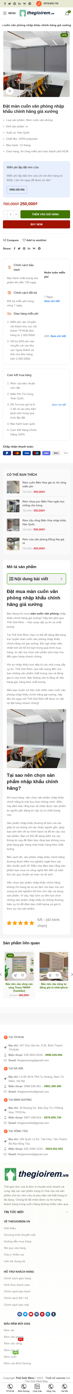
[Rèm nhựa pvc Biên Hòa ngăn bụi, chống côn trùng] (13, 506)
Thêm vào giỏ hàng (45, 214)
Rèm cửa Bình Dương (17, 1363)
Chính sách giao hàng (17, 1278)
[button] (15, 975)
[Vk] (36, 1314)
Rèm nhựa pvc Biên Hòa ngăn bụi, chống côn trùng (43, 503)
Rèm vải (9, 1330)
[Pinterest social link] (14, 3)
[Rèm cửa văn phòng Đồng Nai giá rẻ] (13, 544)
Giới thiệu (10, 1228)
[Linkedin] (48, 1314)
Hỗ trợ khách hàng (19, 1271)
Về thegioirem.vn (17, 1221)
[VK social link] (24, 3)
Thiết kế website (55, 1378)
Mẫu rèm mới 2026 (17, 1323)
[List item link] (36, 1047)
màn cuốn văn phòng (44, 613)
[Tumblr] (53, 1314)
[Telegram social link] (29, 3)
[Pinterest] (42, 1314)
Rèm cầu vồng (13, 1342)
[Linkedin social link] (19, 3)
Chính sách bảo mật (16, 1304)
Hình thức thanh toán (17, 1284)
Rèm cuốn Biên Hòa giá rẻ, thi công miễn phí (44, 484)
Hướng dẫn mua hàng (17, 1241)
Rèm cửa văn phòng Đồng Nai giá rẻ (43, 541)
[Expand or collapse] (61, 579)
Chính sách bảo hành (17, 1291)
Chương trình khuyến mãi (19, 1234)
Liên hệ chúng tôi (14, 1261)
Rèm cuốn (11, 1355)
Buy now (37, 224)
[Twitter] (25, 1314)
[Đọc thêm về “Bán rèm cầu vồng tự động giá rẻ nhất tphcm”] (50, 975)
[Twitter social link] (9, 3)
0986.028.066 (17, 189)
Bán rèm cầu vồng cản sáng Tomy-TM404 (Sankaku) (19, 987)
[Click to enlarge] (10, 91)
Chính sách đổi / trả (16, 1298)
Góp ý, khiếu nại (14, 1254)
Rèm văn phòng (14, 1336)
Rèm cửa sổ (11, 1350)
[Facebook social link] (5, 3)
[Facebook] (19, 1314)
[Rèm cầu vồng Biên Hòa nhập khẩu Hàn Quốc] (13, 525)
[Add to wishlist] (22, 975)
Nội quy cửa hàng (15, 1247)
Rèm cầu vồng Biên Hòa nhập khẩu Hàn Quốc (44, 522)
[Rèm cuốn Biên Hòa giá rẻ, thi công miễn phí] (13, 487)
